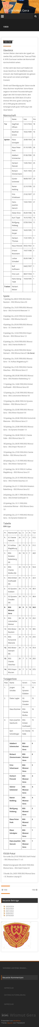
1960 (33, 890)
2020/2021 (10, 913)
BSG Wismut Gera (16, 10)
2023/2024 (10, 906)
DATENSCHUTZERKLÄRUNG (15, 995)
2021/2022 (10, 911)
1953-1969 (7, 42)
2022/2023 (10, 909)
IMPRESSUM (9, 988)
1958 (5, 890)
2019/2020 (10, 915)
